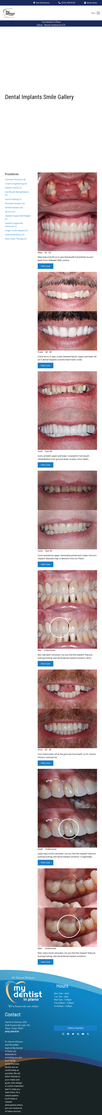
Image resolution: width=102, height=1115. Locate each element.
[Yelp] (87, 1033)
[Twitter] (73, 1033)
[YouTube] (82, 1033)
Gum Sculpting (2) (13, 199)
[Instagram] (63, 1033)
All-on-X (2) (10, 211)
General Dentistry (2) (14, 234)
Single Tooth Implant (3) (16, 230)
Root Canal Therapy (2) (15, 238)
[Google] (78, 1033)
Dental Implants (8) (14, 207)
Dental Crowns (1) (13, 187)
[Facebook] (68, 1033)
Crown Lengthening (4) (15, 183)
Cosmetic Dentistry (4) (15, 179)
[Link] (9, 13)
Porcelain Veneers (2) (15, 203)
